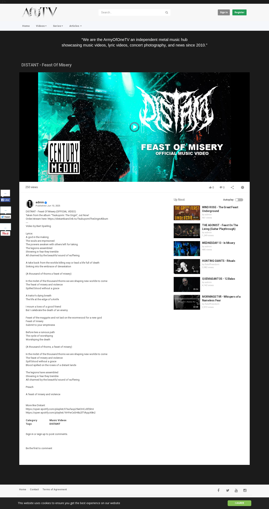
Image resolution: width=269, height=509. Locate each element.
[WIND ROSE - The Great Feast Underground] (187, 212)
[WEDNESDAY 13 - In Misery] (187, 248)
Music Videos (57, 420)
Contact (34, 489)
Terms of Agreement (55, 489)
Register (239, 12)
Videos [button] (40, 25)
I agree (239, 503)
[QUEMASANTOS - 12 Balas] (187, 284)
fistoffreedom (212, 264)
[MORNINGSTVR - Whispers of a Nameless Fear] (187, 302)
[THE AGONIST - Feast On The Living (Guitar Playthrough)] (187, 230)
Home (26, 25)
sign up (41, 434)
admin (40, 202)
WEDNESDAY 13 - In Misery (218, 242)
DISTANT (54, 423)
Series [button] (57, 25)
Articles (74, 25)
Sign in (224, 12)
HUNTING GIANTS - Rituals (218, 260)
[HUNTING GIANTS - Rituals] (187, 266)
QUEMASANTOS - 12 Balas (218, 278)
